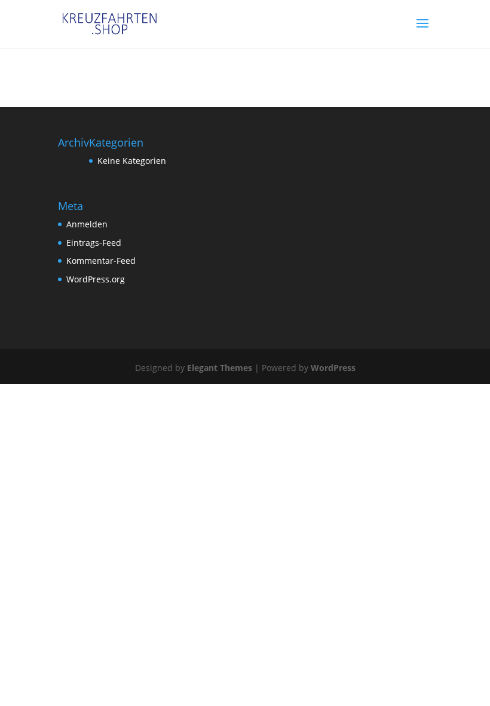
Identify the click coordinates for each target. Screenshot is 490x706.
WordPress (333, 367)
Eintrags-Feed (93, 242)
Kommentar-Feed (101, 260)
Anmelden (87, 224)
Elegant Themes (219, 367)
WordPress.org (95, 279)
